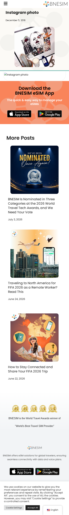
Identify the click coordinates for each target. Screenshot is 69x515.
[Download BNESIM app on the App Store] (19, 114)
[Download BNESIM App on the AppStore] (22, 471)
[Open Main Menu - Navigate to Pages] (5, 3)
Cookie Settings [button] (14, 507)
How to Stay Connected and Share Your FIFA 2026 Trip (30, 369)
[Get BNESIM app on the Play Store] (50, 114)
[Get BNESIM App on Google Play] (47, 471)
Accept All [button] (32, 507)
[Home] (55, 4)
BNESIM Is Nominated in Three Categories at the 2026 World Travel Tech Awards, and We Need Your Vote (31, 205)
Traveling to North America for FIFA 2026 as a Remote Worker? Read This (32, 287)
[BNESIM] (34, 448)
